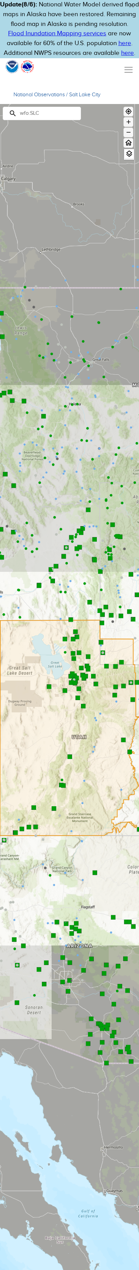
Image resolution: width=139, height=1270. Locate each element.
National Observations (39, 95)
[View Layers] (129, 154)
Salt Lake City (85, 95)
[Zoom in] (128, 122)
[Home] (128, 143)
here (124, 43)
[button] (131, 5)
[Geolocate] (128, 111)
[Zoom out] (128, 132)
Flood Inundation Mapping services (57, 33)
